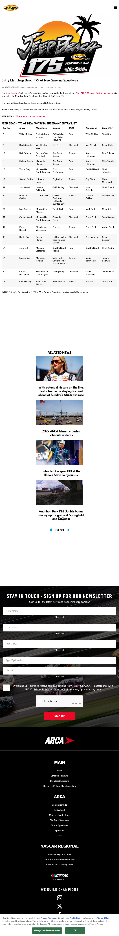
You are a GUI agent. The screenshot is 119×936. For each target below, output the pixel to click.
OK (75, 930)
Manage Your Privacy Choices (47, 930)
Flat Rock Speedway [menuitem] (59, 820)
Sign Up (60, 715)
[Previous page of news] (51, 530)
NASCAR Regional (59, 846)
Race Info (23, 116)
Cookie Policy (76, 918)
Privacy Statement (49, 918)
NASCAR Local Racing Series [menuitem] (59, 864)
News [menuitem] (59, 770)
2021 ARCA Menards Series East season (94, 93)
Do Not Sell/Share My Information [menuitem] (59, 786)
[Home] (11, 7)
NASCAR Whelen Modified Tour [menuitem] (59, 859)
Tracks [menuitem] (60, 835)
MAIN (59, 762)
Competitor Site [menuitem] (59, 805)
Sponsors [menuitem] (59, 830)
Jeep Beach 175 (13, 93)
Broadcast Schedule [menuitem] (59, 781)
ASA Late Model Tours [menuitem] (59, 815)
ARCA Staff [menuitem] (59, 810)
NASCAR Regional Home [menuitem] (59, 854)
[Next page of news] (68, 530)
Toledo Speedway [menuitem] (59, 825)
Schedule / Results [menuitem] (59, 775)
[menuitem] (59, 874)
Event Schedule (37, 116)
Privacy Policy (41, 689)
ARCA (59, 796)
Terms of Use (61, 689)
